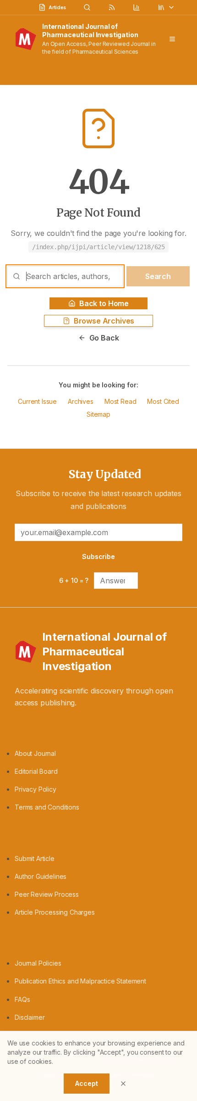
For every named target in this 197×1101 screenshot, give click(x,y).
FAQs (22, 999)
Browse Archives (104, 320)
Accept (86, 1083)
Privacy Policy (35, 789)
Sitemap (98, 414)
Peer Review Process (47, 894)
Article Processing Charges (55, 912)
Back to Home (104, 303)
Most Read (120, 401)
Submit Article (35, 858)
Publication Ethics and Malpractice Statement (80, 981)
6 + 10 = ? (73, 580)
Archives (80, 401)
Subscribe (98, 556)
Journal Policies (38, 963)
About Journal (35, 753)
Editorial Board (36, 771)
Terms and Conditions (47, 807)
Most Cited (163, 401)
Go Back (104, 337)
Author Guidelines (40, 876)
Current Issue (37, 401)
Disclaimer (29, 1017)
